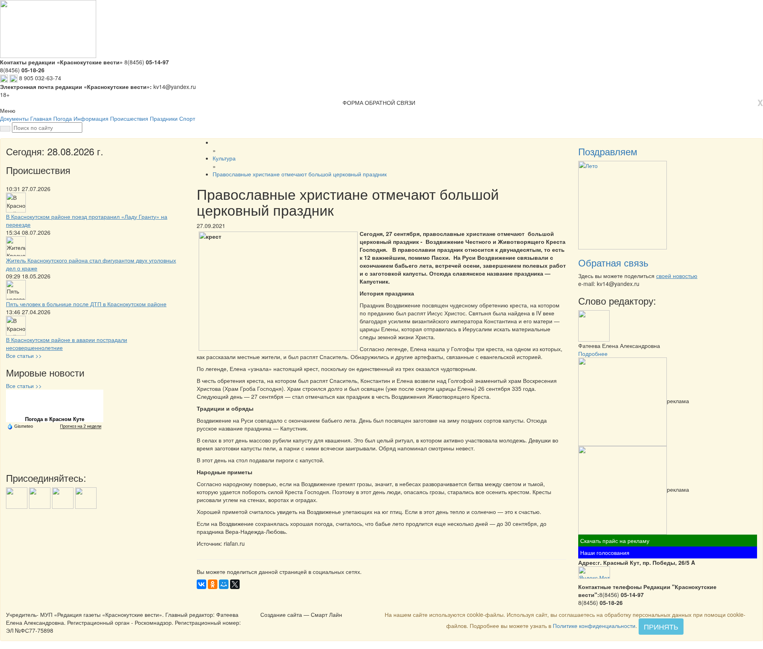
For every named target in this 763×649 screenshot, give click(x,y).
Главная (41, 118)
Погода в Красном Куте (54, 419)
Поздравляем (607, 151)
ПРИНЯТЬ (661, 626)
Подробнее (593, 353)
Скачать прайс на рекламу (614, 541)
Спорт (187, 118)
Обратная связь (613, 262)
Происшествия (129, 118)
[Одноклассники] (212, 584)
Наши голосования (604, 552)
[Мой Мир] (224, 584)
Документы (14, 118)
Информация (91, 118)
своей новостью (676, 276)
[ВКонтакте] (201, 584)
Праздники (164, 118)
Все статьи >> (24, 355)
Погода (62, 118)
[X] (235, 584)
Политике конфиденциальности (594, 626)
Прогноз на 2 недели (80, 426)
